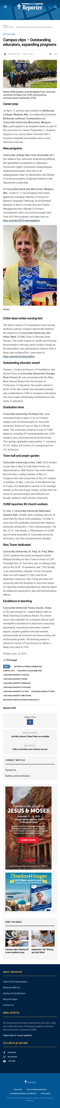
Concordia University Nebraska (17, 683)
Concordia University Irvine (15, 679)
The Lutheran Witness (36, 1090)
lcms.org (17, 1090)
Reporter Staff (14, 54)
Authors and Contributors (17, 776)
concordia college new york (29, 671)
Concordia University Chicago (16, 675)
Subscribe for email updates (17, 1035)
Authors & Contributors (14, 993)
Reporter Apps (10, 999)
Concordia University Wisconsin (17, 696)
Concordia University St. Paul (16, 691)
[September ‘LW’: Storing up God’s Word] (43, 938)
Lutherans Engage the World (23, 1094)
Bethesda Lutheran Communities (28, 666)
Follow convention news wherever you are (30, 749)
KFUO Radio (45, 1094)
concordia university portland (17, 687)
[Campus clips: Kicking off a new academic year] (16, 938)
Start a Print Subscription (15, 981)
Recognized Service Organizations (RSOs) (21, 700)
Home (5, 25)
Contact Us (10, 770)
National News (9, 34)
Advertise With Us (11, 987)
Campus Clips (9, 671)
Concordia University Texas (43, 691)
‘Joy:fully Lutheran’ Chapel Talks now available (30, 736)
